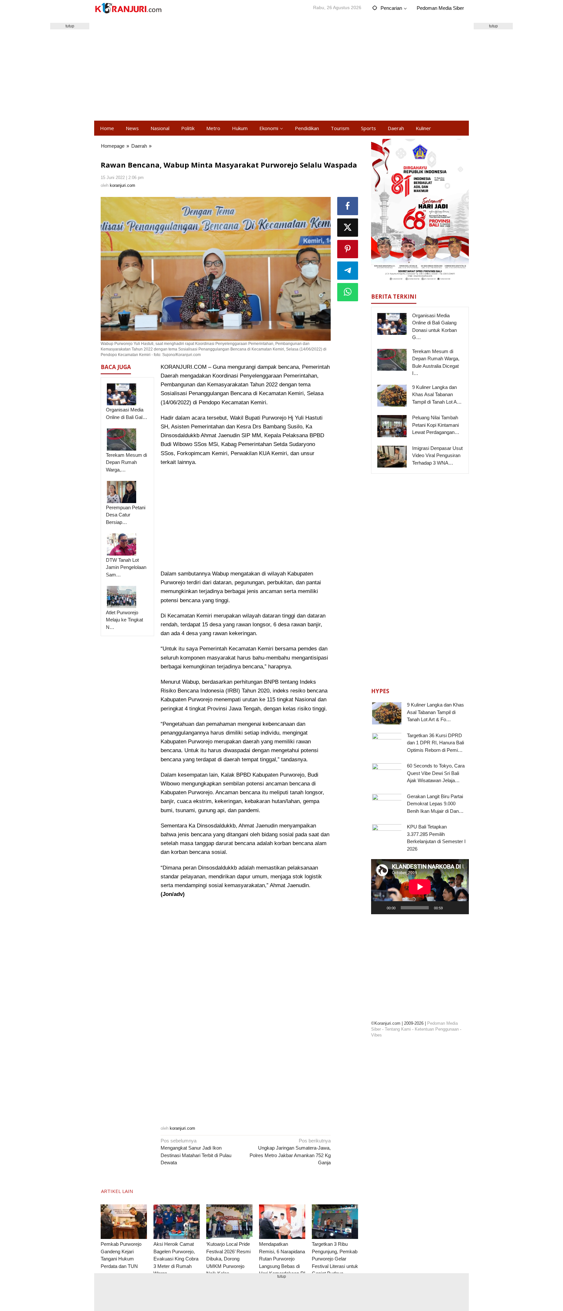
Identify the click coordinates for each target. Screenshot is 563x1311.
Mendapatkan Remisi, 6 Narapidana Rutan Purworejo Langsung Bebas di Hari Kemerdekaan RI (282, 1258)
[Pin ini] (347, 249)
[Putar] (379, 907)
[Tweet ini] (347, 227)
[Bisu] (450, 907)
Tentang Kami (398, 1029)
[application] (420, 886)
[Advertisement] (281, 68)
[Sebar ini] (347, 206)
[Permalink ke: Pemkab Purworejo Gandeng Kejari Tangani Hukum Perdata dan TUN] (124, 1221)
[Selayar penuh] (460, 907)
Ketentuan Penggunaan (437, 1029)
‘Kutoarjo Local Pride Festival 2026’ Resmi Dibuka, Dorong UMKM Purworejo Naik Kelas (228, 1258)
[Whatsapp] (347, 292)
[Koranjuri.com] (128, 8)
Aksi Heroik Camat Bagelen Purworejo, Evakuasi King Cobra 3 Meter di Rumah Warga (175, 1258)
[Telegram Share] (347, 270)
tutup (69, 26)
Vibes (376, 1035)
